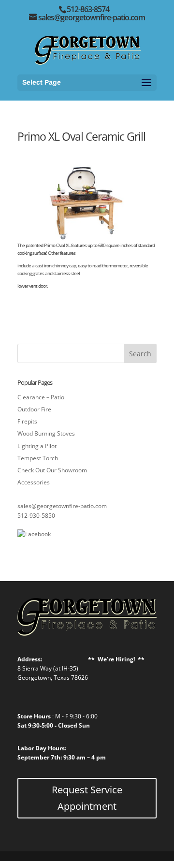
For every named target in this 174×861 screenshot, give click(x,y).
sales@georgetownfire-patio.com (62, 506)
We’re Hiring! (116, 659)
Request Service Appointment (87, 798)
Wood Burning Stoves (46, 433)
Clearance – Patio (40, 397)
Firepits (27, 421)
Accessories (33, 482)
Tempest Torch (37, 458)
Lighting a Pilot (37, 446)
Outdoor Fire (34, 409)
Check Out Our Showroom (52, 470)
